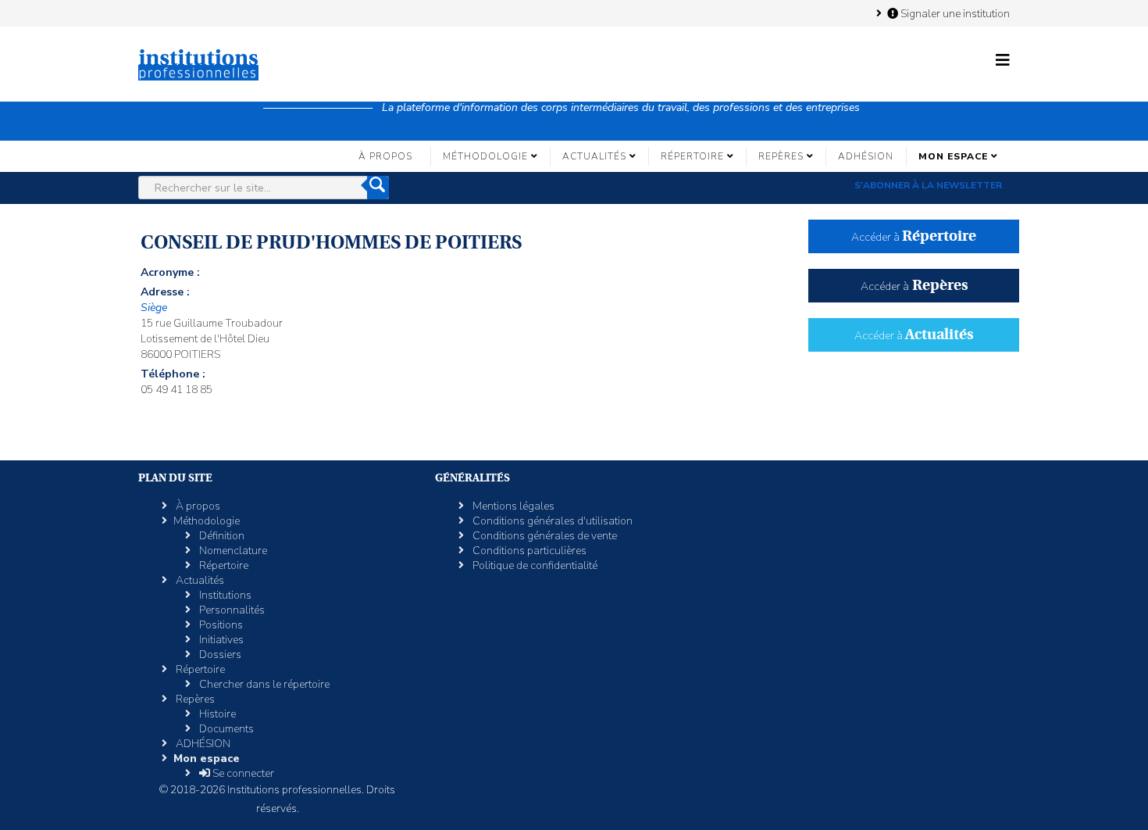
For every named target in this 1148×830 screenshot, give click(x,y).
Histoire (216, 714)
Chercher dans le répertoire (263, 684)
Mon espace (953, 156)
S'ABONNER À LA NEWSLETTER (928, 185)
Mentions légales (512, 506)
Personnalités (231, 610)
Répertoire (692, 156)
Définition (220, 535)
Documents (225, 728)
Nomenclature (232, 550)
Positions (220, 624)
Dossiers (219, 654)
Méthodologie (485, 156)
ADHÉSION (865, 156)
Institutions (224, 595)
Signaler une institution (954, 13)
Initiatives (220, 639)
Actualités (594, 156)
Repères (781, 156)
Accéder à (913, 237)
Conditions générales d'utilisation (551, 520)
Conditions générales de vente (543, 535)
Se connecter (242, 773)
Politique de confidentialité (533, 565)
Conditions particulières (528, 550)
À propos (385, 156)
